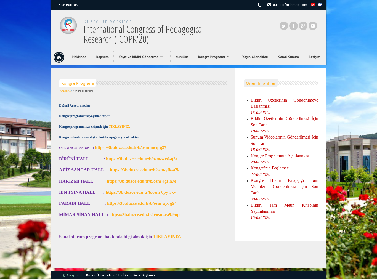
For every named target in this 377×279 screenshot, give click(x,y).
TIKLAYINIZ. (119, 127)
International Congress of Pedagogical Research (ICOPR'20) (144, 34)
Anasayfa (65, 90)
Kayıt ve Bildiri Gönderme (136, 57)
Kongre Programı (209, 57)
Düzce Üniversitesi (109, 21)
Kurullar (182, 57)
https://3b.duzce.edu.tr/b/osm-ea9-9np (144, 214)
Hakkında (79, 57)
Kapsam (102, 57)
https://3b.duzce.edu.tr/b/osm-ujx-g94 (142, 203)
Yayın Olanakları (255, 57)
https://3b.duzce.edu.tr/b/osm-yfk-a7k (145, 170)
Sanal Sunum (288, 57)
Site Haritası (68, 4)
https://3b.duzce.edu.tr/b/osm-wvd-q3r (141, 158)
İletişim (314, 57)
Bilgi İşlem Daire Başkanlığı (137, 275)
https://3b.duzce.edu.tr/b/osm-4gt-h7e (141, 181)
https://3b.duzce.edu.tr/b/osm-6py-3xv (141, 192)
